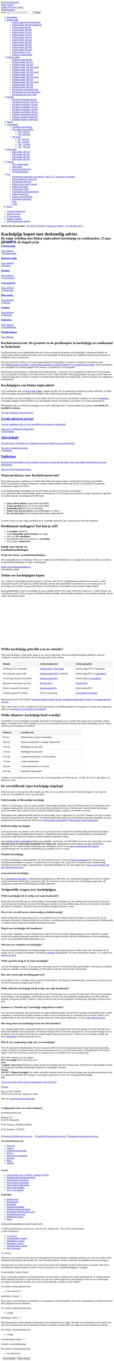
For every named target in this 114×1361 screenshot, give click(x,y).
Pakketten (6, 319)
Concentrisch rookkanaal (86, 693)
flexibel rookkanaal (79, 860)
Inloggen (10, 1158)
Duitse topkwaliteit (33, 391)
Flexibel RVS (46, 683)
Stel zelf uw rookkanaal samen (14, 448)
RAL (14, 201)
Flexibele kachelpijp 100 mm (25, 102)
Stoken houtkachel (20, 194)
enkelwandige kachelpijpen (55, 820)
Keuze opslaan (9, 1358)
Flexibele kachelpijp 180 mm (25, 114)
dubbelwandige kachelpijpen (19, 841)
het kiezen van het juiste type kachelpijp (28, 709)
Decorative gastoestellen (23, 129)
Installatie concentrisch (22, 127)
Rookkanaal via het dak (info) (25, 89)
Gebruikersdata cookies (17, 1246)
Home (9, 206)
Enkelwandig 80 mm (21, 27)
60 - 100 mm (23, 139)
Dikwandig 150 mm (21, 154)
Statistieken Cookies (15, 1241)
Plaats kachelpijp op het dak (24, 179)
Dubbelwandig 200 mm (22, 79)
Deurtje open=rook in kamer (24, 184)
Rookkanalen (12, 1202)
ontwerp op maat (8, 955)
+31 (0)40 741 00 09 (35, 226)
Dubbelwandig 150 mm (22, 69)
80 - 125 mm (23, 142)
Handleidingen (9, 332)
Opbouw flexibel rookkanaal (24, 117)
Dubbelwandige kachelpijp (18, 1209)
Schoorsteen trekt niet (21, 182)
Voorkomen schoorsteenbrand (25, 191)
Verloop (10, 162)
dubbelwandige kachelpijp (17, 365)
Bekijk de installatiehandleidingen (16, 567)
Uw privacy (12, 1236)
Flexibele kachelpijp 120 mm (25, 107)
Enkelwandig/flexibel (21, 169)
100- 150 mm (24, 132)
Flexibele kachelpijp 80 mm (24, 99)
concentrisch (100, 673)
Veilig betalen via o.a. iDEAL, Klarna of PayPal (28, 1175)
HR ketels (16, 137)
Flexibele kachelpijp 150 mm (25, 112)
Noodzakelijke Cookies (17, 1238)
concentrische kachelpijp (84, 365)
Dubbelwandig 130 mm (22, 64)
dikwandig (59, 669)
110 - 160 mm (24, 147)
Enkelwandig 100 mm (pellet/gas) (27, 25)
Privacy (10, 1153)
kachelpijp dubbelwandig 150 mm (47, 699)
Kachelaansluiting (20, 172)
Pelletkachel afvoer (15, 1217)
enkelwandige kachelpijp (41, 365)
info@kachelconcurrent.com (22, 1098)
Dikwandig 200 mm (21, 159)
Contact (10, 1148)
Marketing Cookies (15, 1243)
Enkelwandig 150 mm (22, 40)
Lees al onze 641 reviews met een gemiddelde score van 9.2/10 (28, 1082)
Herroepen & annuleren (17, 1155)
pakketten (50, 953)
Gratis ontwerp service (17, 418)
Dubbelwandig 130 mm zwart (25, 67)
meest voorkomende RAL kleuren (84, 846)
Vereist (25, 1272)
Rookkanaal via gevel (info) (24, 94)
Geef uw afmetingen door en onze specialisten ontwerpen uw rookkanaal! (33, 424)
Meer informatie (14, 1248)
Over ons (11, 1146)
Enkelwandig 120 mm (22, 35)
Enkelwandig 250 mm (22, 47)
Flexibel (10, 97)
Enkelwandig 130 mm (22, 37)
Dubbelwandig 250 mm (22, 84)
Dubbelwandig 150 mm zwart (25, 72)
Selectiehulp (12, 17)
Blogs (9, 1160)
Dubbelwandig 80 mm (22, 60)
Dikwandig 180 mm (21, 157)
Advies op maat (13, 214)
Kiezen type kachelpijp (22, 196)
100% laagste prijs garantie (18, 221)
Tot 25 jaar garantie (15, 1190)
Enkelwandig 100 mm (22, 30)
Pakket (10, 122)
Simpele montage (14, 219)
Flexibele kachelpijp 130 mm (25, 109)
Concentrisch (12, 124)
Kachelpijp (11, 1204)
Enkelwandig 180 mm (22, 42)
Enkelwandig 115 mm (22, 32)
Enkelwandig (12, 20)
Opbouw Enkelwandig (22, 55)
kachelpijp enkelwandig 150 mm (77, 699)
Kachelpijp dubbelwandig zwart (21, 1212)
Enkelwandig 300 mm (22, 50)
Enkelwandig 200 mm (22, 45)
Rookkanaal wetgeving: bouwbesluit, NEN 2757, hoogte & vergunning (43, 177)
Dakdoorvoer (12, 1199)
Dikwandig (12, 149)
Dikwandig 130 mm (21, 152)
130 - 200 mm (24, 134)
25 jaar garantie (13, 216)
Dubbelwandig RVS (49, 673)
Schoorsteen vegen (20, 189)
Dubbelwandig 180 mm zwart (25, 77)
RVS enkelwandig (20, 164)
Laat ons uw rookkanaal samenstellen (17, 429)
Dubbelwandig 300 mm (22, 87)
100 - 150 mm (24, 144)
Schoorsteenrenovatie (16, 1214)
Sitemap (10, 1163)
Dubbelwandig (13, 57)
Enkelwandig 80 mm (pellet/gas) (26, 22)
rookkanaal (104, 398)
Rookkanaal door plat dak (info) (26, 92)
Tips (8, 174)
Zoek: (3, 12)
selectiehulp (11, 1036)
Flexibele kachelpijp (15, 1207)
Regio (9, 1219)
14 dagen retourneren (16, 211)
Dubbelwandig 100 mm (22, 62)
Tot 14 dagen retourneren (18, 1182)
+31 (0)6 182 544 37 (74, 226)
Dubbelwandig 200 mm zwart (25, 82)
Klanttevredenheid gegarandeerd (21, 1177)
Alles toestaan (24, 1358)
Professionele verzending (18, 1180)
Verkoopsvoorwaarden (17, 1150)
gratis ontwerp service (95, 1018)
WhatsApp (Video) (55, 226)
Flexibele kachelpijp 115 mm (25, 104)
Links (14, 204)
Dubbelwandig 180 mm (22, 74)
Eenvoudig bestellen (15, 1187)
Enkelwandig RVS (48, 688)
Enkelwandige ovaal (21, 52)
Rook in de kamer (20, 186)
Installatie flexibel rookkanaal (25, 119)
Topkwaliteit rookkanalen (18, 1185)
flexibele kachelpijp (61, 365)
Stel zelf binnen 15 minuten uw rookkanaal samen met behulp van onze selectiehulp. (38, 443)
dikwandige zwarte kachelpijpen (84, 820)
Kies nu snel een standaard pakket (16, 469)
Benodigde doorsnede (21, 199)
